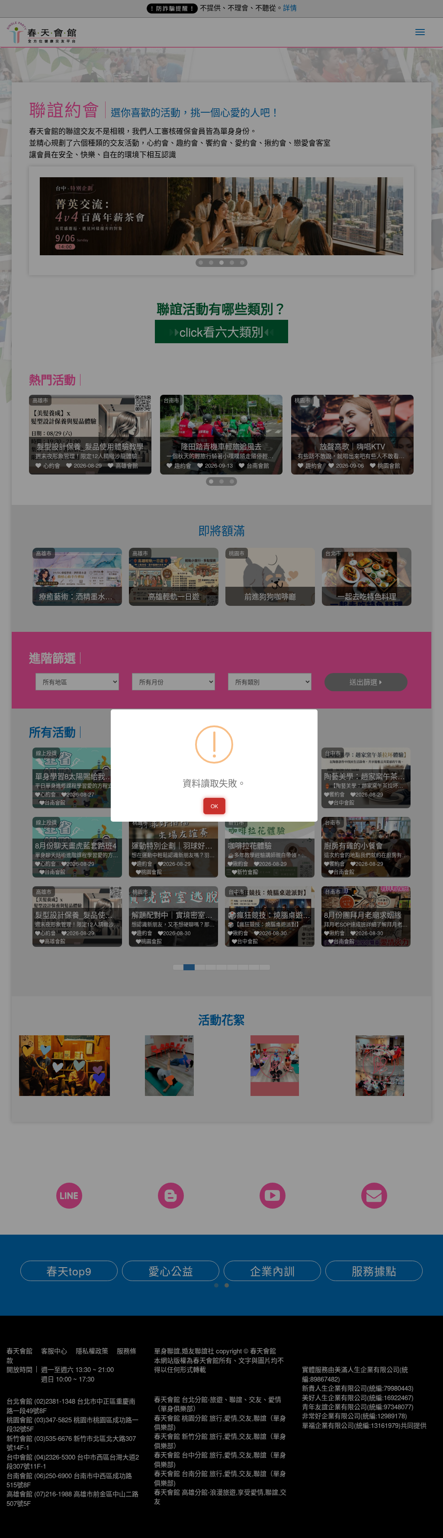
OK (214, 806)
